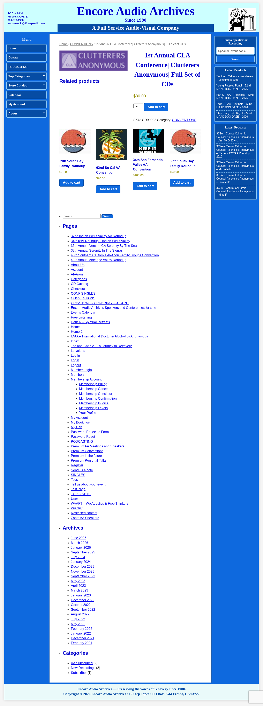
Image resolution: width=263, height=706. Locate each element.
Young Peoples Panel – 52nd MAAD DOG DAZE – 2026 (233, 87)
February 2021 (81, 643)
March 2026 (79, 543)
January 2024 (81, 562)
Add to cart (156, 107)
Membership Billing (93, 384)
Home (12, 48)
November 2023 (82, 571)
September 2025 (83, 552)
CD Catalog (79, 284)
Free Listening (81, 317)
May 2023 (78, 581)
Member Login (81, 370)
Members (77, 374)
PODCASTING (18, 67)
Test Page (78, 489)
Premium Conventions (87, 451)
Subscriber (79, 672)
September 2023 (83, 576)
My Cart (76, 427)
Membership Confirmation (98, 398)
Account (77, 269)
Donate (13, 57)
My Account (16, 104)
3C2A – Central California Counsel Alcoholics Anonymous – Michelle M (235, 166)
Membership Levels (93, 408)
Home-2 (77, 331)
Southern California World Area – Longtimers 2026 (234, 78)
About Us (77, 265)
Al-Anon (77, 274)
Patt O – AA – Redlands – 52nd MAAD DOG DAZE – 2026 (235, 96)
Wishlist (76, 508)
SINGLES (78, 475)
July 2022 (78, 619)
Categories (79, 279)
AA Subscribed (82, 663)
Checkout (78, 289)
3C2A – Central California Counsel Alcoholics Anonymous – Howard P (235, 179)
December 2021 (82, 638)
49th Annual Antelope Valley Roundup (98, 260)
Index (75, 341)
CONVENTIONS (81, 44)
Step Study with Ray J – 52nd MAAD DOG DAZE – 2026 (234, 115)
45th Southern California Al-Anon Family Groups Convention (115, 255)
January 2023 (81, 595)
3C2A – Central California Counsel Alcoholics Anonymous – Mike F (235, 191)
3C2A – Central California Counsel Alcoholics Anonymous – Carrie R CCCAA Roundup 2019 (235, 151)
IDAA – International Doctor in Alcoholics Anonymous (109, 336)
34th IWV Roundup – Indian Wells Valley (100, 241)
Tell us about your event (88, 484)
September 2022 (83, 609)
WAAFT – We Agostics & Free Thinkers (99, 503)
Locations (78, 350)
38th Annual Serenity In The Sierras (97, 250)
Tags (74, 479)
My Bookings (80, 422)
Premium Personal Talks (88, 460)
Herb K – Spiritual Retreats (90, 322)
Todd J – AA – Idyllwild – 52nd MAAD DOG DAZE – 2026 (234, 105)
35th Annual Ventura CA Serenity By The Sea (104, 245)
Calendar (14, 95)
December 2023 (82, 566)
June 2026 (78, 538)
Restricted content (84, 513)
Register (77, 465)
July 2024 (78, 557)
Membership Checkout (95, 394)
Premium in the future (86, 455)
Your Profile (87, 412)
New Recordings (83, 668)
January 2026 (81, 547)
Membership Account (86, 379)
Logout (76, 365)
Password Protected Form (90, 432)
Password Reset (83, 436)
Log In (75, 355)
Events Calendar (83, 312)
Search (235, 59)
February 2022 (81, 628)
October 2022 (81, 605)
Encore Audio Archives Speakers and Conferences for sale (113, 307)
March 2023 (79, 590)
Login (75, 360)
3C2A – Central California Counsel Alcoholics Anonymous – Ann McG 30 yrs (235, 137)
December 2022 (82, 600)
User (74, 499)
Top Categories (19, 76)
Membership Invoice (93, 403)
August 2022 (80, 614)
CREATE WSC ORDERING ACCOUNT (100, 303)
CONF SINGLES (83, 293)
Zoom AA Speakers (85, 518)
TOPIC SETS (81, 494)
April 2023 (78, 585)
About (12, 113)
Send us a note (82, 470)
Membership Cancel (93, 389)
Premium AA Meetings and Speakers (97, 446)
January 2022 (81, 633)
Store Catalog (18, 85)
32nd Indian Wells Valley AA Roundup (98, 236)
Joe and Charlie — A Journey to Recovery (101, 346)
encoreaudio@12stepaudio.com (26, 23)
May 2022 (78, 624)
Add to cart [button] (71, 182)
